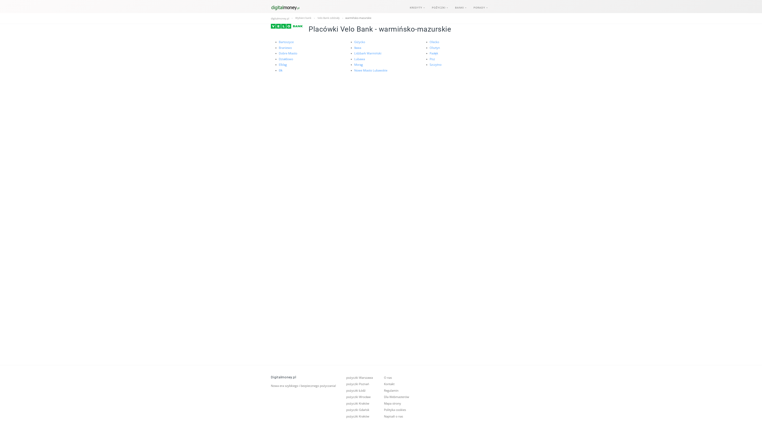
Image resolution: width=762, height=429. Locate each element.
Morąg (358, 65)
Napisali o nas (393, 416)
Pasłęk (434, 53)
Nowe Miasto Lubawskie (370, 70)
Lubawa (359, 59)
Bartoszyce (286, 42)
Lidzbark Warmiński (367, 53)
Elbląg (283, 65)
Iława (357, 48)
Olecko (434, 42)
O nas (388, 378)
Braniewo (285, 48)
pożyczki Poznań (357, 384)
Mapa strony (392, 403)
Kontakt (389, 384)
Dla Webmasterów (396, 397)
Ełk (281, 70)
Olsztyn (435, 48)
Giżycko (359, 42)
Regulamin (391, 390)
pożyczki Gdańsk (357, 410)
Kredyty (416, 7)
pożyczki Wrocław (358, 397)
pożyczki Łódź (356, 390)
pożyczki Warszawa (359, 378)
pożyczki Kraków (357, 403)
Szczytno (436, 65)
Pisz (432, 59)
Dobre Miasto (288, 53)
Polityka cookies (395, 410)
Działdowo (286, 59)
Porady (479, 7)
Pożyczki (439, 7)
